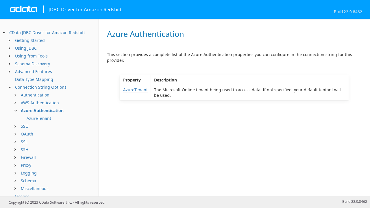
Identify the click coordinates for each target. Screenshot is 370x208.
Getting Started (30, 40)
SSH (24, 149)
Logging (29, 173)
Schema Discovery (32, 63)
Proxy (26, 165)
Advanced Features (33, 71)
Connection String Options (40, 87)
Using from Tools (31, 56)
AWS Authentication (40, 102)
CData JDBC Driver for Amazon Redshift (47, 32)
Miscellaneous (35, 188)
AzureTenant (39, 118)
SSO (25, 126)
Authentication (35, 95)
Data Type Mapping (34, 79)
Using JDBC (26, 48)
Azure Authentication (42, 110)
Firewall (28, 157)
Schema (28, 180)
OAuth (27, 134)
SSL (24, 141)
